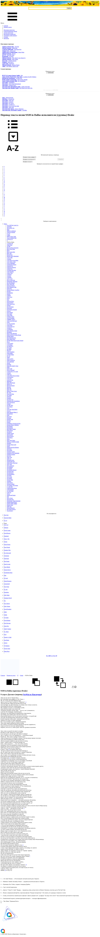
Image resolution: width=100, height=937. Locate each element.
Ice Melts (9, 349)
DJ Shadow (7, 645)
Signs (8, 439)
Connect (9, 276)
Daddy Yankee (7, 629)
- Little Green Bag (16, 86)
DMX (5, 612)
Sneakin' (9, 443)
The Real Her (10, 471)
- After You (8, 100)
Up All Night (10, 491)
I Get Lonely (10, 343)
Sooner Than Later (11, 444)
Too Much (9, 478)
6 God (8, 233)
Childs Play (10, 269)
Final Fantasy (10, 302)
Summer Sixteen (11, 454)
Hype (8, 342)
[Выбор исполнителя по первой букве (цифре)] (12, 153)
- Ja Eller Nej (12, 78)
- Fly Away (8, 103)
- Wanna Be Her (7, 97)
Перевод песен (8, 27)
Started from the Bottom (13, 447)
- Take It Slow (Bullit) (14, 79)
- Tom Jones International (11, 84)
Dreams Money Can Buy (13, 290)
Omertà (9, 404)
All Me (8, 246)
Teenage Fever (10, 460)
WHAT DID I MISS (12, 503)
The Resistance (10, 474)
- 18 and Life (8, 99)
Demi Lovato (7, 564)
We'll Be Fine (10, 499)
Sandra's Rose (10, 433)
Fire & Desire (10, 307)
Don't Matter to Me (11, 287)
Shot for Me (10, 434)
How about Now (11, 339)
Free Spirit (9, 314)
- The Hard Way (11, 49)
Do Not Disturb (11, 283)
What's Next (10, 505)
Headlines (9, 332)
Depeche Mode (7, 517)
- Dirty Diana (10, 59)
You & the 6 (10, 510)
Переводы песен (11, 675)
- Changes (7, 102)
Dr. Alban (6, 631)
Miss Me (9, 388)
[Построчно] (36, 687)
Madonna (9, 381)
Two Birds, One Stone (12, 485)
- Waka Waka (13, 52)
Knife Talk (9, 368)
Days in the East (11, 280)
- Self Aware (8, 51)
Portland (9, 418)
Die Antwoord (7, 553)
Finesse (9, 305)
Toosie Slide (10, 479)
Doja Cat (6, 524)
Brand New (10, 254)
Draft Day (9, 288)
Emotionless (10, 292)
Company (9, 274)
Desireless (6, 592)
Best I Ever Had (11, 249)
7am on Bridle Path (11, 238)
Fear (8, 299)
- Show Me (8, 107)
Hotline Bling (10, 336)
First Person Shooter (12, 309)
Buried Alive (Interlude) (13, 256)
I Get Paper (9, 344)
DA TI (5, 520)
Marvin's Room (11, 385)
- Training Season (9, 60)
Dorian (5, 541)
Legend (9, 373)
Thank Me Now (11, 461)
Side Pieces (9, 437)
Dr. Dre (6, 589)
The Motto (9, 468)
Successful (9, 450)
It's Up (8, 356)
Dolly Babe (6, 595)
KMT (8, 367)
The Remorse (10, 472)
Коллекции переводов (10, 34)
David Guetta (7, 530)
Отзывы (6, 37)
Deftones (6, 527)
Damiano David (8, 598)
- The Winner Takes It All (10, 66)
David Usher (7, 648)
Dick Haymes (7, 623)
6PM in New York (11, 236)
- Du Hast (7, 56)
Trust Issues (10, 482)
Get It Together (10, 318)
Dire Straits (6, 561)
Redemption (10, 427)
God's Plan (9, 325)
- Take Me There (8, 55)
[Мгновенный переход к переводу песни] (12, 141)
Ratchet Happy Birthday (13, 425)
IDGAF (9, 350)
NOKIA (9, 397)
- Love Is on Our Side (10, 106)
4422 (8, 229)
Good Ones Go (10, 326)
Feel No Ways (10, 301)
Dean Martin (7, 567)
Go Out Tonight (11, 323)
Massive (9, 387)
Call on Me (9, 257)
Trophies (9, 481)
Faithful (9, 295)
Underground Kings (12, 488)
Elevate (9, 291)
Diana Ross (6, 651)
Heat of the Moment (12, 333)
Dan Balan (6, 640)
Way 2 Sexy (10, 498)
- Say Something (13, 81)
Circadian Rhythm (11, 270)
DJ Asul (6, 578)
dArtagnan (6, 555)
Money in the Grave (12, 391)
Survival (9, 456)
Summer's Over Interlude (13, 453)
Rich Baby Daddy (11, 429)
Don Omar (6, 586)
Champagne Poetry (11, 264)
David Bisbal (7, 620)
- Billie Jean (9, 48)
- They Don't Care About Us (13, 58)
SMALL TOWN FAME (13, 442)
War (8, 496)
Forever (9, 311)
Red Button (10, 426)
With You (9, 506)
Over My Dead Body (12, 409)
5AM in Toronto (11, 232)
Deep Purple (7, 547)
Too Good (9, 477)
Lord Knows (10, 377)
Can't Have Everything (12, 260)
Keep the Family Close (12, 366)
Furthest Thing (10, 316)
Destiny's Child (7, 637)
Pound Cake (10, 419)
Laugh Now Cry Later (12, 371)
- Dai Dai (10, 46)
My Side (9, 392)
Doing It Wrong (11, 285)
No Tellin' (9, 395)
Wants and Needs (11, 495)
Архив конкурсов (8, 32)
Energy (8, 294)
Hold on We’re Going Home (14, 335)
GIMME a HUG (11, 319)
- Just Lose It (7, 62)
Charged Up (10, 266)
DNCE (5, 643)
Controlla (9, 277)
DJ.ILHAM (7, 584)
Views (8, 494)
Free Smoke (10, 312)
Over (8, 408)
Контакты (6, 38)
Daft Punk (6, 558)
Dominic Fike (7, 550)
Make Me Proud (11, 382)
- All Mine (14, 110)
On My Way (10, 405)
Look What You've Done (13, 375)
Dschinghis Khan (8, 572)
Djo (5, 600)
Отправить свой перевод (10, 35)
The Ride (9, 475)
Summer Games (11, 451)
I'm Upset (9, 347)
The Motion (10, 467)
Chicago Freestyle (11, 267)
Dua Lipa (6, 515)
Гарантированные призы (10, 31)
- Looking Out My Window (19, 77)
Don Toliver (7, 603)
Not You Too (10, 399)
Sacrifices (9, 432)
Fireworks (9, 308)
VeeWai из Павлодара (32, 694)
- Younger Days (9, 85)
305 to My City (10, 228)
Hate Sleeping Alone (12, 330)
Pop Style (9, 416)
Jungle (8, 363)
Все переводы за (50, 90)
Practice (9, 420)
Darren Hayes (7, 569)
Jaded (8, 357)
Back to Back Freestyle (12, 247)
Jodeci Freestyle (11, 360)
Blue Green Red (11, 252)
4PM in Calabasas (11, 231)
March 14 (9, 384)
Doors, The (6, 539)
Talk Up (9, 458)
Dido (5, 575)
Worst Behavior (11, 508)
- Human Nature (10, 65)
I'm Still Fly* (10, 346)
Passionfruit (10, 413)
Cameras (9, 259)
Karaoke (9, 364)
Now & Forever (11, 402)
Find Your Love (11, 304)
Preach (8, 422)
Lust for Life (10, 380)
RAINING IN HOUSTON (13, 423)
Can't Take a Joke (11, 262)
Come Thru (10, 273)
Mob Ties (9, 389)
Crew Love (9, 278)
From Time (9, 315)
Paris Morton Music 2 (12, 412)
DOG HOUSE (10, 284)
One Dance (9, 406)
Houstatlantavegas (11, 337)
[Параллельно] (12, 687)
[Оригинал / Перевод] (60, 687)
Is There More (10, 354)
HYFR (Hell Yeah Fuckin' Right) (15, 340)
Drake (21, 675)
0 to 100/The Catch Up (12, 225)
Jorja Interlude (10, 361)
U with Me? (10, 487)
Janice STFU (10, 359)
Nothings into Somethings (13, 401)
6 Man (8, 235)
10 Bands (9, 226)
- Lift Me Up (8, 104)
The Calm (9, 464)
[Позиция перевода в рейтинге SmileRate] (75, 687)
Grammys (9, 328)
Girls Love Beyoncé (12, 321)
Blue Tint (9, 253)
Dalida (5, 614)
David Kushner (7, 609)
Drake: (5, 224)
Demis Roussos (7, 581)
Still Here (9, 449)
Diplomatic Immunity (12, 281)
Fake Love (9, 297)
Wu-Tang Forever (11, 509)
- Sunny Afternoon (12, 109)
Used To (9, 492)
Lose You (9, 378)
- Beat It (8, 53)
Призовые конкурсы (9, 30)
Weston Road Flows (12, 502)
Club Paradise (10, 271)
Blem (8, 250)
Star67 (8, 446)
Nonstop (9, 398)
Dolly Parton (7, 606)
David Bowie (7, 533)
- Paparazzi (8, 63)
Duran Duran (7, 544)
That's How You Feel (12, 463)
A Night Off (10, 243)
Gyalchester (10, 329)
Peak (8, 415)
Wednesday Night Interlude (13, 501)
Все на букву (51, 655)
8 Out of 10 (10, 239)
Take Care (9, 457)
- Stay (12, 75)
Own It (8, 411)
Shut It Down (10, 436)
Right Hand (10, 430)
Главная (6, 25)
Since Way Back (11, 440)
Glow (8, 322)
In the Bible (10, 353)
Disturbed (6, 536)
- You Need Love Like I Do (17, 88)
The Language (10, 465)
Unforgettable (10, 489)
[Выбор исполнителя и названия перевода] (12, 129)
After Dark (9, 245)
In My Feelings (10, 352)
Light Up (9, 374)
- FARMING (8, 82)
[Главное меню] (12, 21)
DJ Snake (6, 617)
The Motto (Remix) (11, 470)
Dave (5, 634)
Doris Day (6, 626)
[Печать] (73, 687)
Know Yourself (10, 370)
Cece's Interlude (11, 263)
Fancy (8, 298)
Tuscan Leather (10, 484)
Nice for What (10, 394)
